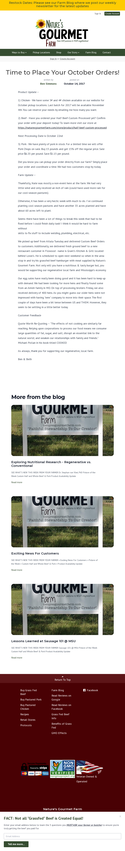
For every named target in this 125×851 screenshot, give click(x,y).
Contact (107, 52)
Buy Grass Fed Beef (28, 692)
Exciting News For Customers (35, 553)
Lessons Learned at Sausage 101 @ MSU (43, 641)
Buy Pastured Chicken (28, 707)
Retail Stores (27, 719)
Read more (16, 482)
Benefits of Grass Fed (62, 725)
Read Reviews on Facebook (61, 707)
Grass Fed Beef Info (60, 716)
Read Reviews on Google (61, 697)
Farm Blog (91, 52)
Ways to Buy (18, 52)
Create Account (112, 13)
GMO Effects (59, 733)
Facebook (92, 690)
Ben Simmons (48, 83)
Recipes (24, 714)
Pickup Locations (41, 52)
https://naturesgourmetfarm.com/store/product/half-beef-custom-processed (62, 127)
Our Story (73, 52)
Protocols (26, 725)
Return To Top (63, 679)
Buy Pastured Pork (30, 699)
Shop (58, 52)
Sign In (98, 13)
